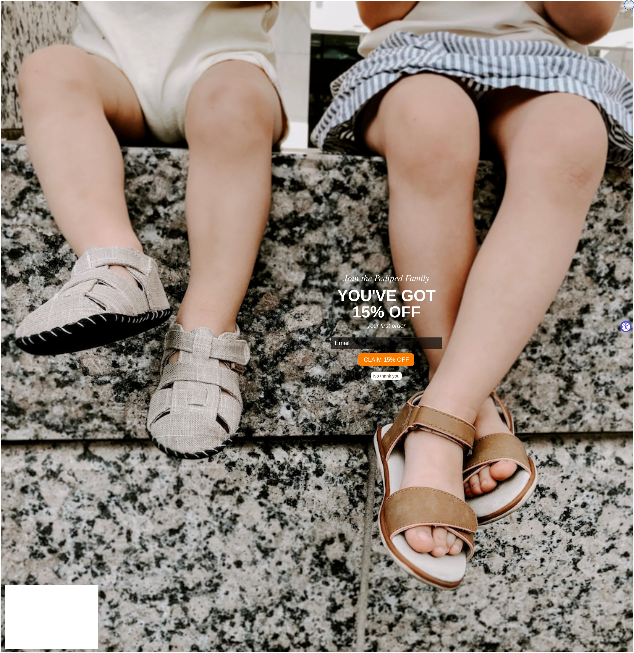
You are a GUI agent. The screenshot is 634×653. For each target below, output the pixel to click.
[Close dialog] (629, 5)
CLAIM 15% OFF (386, 359)
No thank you (386, 376)
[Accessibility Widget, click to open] (626, 326)
